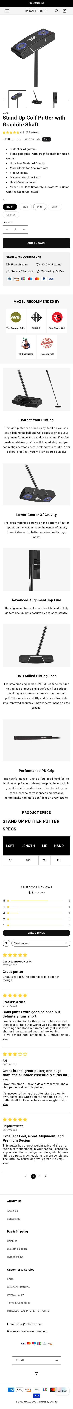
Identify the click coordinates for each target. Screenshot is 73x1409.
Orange (12, 215)
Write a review (36, 932)
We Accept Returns (18, 1287)
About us (12, 1210)
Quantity (7, 222)
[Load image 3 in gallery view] (55, 99)
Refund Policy (15, 1256)
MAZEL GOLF (30, 1402)
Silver (57, 207)
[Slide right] (69, 100)
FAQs (10, 1279)
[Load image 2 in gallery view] (36, 99)
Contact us (13, 1218)
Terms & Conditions (18, 1302)
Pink (40, 206)
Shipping (12, 1241)
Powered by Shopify (47, 1402)
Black (9, 206)
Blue (27, 207)
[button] (7, 11)
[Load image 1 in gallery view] (17, 99)
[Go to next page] (46, 1176)
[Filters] (6, 943)
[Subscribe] (57, 1360)
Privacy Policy (15, 1295)
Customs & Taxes (17, 1248)
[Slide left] (4, 100)
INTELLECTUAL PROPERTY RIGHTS (28, 1310)
